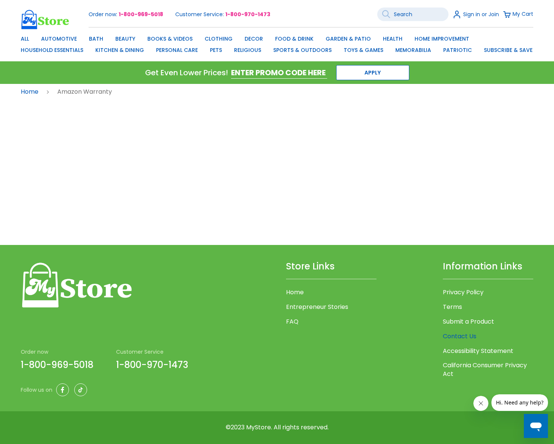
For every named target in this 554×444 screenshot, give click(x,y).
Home (30, 91)
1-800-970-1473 (247, 14)
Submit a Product (468, 322)
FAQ (292, 322)
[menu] (277, 42)
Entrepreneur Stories (317, 307)
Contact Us (459, 336)
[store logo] (45, 19)
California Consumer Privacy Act (485, 369)
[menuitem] (25, 39)
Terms (452, 307)
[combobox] (412, 14)
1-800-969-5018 (141, 14)
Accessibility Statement (478, 351)
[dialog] (277, 42)
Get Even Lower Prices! (186, 72)
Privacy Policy (463, 292)
